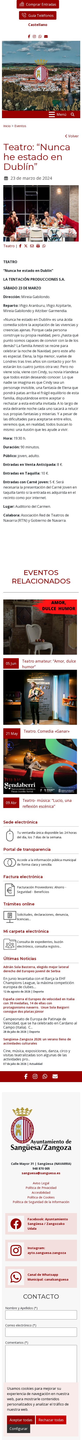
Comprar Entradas (41, 4)
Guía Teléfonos (41, 15)
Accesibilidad (41, 1192)
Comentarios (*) (16, 1342)
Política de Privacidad (41, 1188)
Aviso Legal (41, 1183)
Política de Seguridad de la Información (41, 1202)
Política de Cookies (41, 1197)
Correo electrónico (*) (20, 1325)
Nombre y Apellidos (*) (21, 1308)
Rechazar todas (51, 1420)
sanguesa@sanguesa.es (41, 1173)
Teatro (9, 245)
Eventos (20, 126)
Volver (73, 136)
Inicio (7, 126)
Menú (61, 114)
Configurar (19, 1428)
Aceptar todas (21, 1420)
